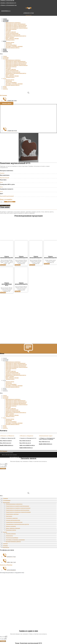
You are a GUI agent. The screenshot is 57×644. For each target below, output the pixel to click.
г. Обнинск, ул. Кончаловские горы (8, 5)
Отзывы (5, 50)
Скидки (4, 49)
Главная (5, 18)
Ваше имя (2, 464)
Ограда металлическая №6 (50, 257)
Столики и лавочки (11, 32)
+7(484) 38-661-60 (25, 440)
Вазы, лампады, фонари (12, 38)
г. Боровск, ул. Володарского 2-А (8, 2)
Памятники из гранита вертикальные (15, 24)
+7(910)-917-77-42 (44, 441)
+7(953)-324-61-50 (25, 443)
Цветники (8, 30)
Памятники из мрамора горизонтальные (16, 28)
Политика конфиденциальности (6, 452)
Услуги (4, 41)
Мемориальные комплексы (13, 22)
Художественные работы (12, 47)
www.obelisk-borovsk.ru (27, 445)
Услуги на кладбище (11, 45)
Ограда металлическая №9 (6, 257)
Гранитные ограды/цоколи (13, 34)
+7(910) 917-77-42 (28, 13)
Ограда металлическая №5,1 (7, 284)
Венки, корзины (10, 37)
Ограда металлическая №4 (21, 283)
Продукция (5, 21)
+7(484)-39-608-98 (6, 440)
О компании (6, 20)
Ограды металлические (12, 33)
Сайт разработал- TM (14, 457)
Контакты (5, 51)
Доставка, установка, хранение (14, 46)
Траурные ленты (10, 40)
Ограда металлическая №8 (21, 257)
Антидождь (9, 43)
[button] (28, 54)
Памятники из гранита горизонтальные (16, 25)
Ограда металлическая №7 (36, 257)
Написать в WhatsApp (6, 565)
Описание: (5, 207)
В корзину (10, 201)
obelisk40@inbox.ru (5, 10)
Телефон (2, 466)
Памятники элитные (11, 29)
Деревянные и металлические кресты (16, 36)
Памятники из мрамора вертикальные (16, 26)
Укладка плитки (10, 42)
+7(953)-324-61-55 (5, 443)
